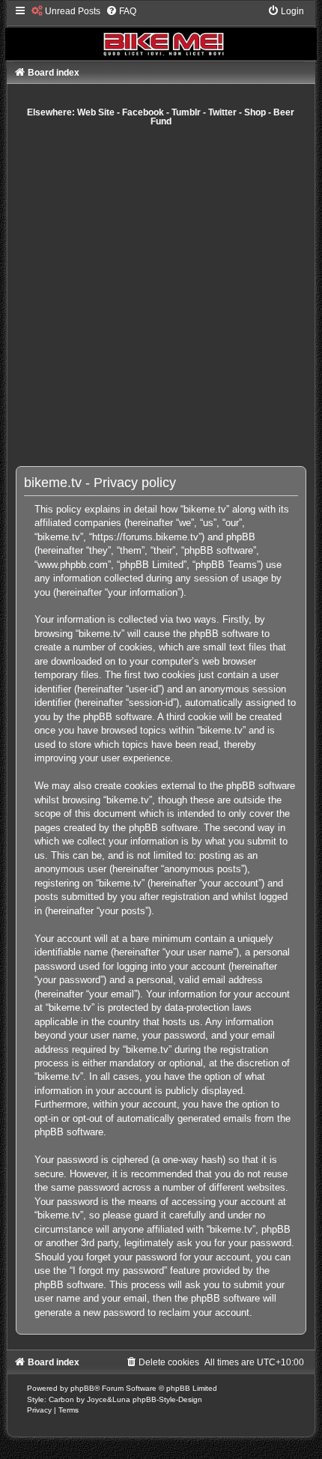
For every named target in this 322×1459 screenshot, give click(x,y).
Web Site (96, 112)
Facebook (143, 112)
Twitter (222, 112)
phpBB (82, 1388)
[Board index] (161, 32)
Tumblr (186, 112)
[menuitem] (65, 11)
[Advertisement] (161, 296)
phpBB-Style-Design (167, 1399)
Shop (255, 112)
